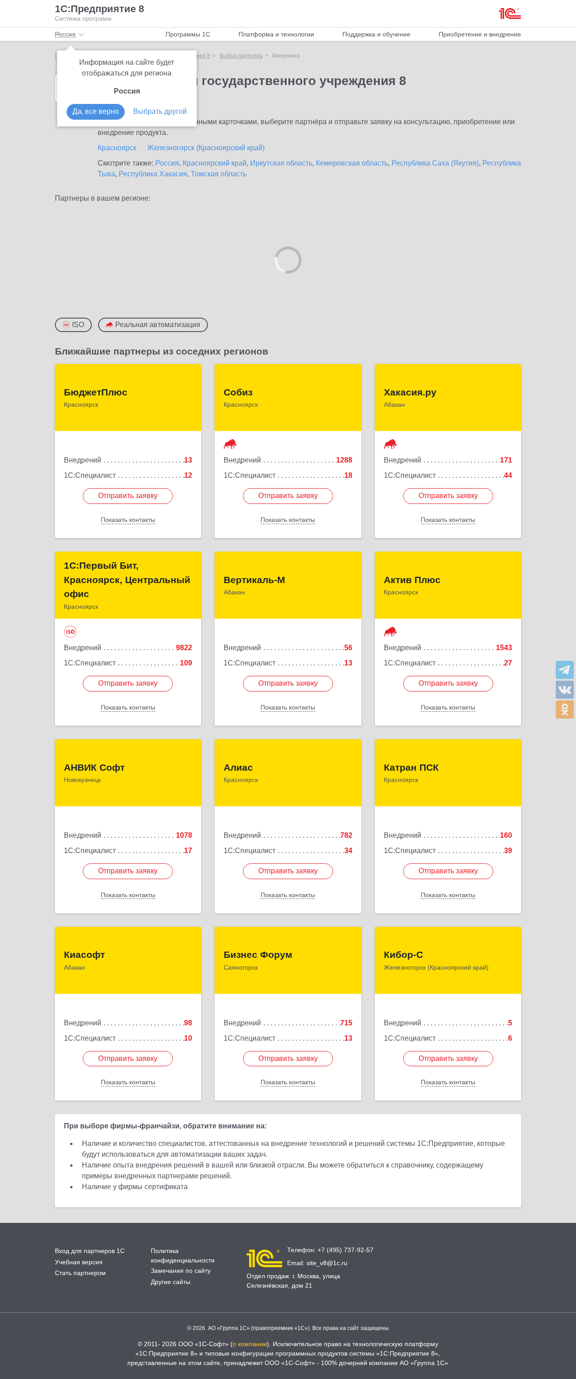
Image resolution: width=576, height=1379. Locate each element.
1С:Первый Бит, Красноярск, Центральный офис (127, 579)
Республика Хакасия (153, 174)
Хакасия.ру (410, 392)
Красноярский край (215, 163)
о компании (250, 1344)
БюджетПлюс (95, 392)
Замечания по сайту (181, 1270)
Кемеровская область (352, 163)
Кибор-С (403, 954)
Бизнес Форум (258, 954)
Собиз (238, 392)
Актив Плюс (412, 580)
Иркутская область (281, 163)
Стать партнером (80, 1272)
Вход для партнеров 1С (90, 1250)
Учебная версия (79, 1262)
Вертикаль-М (254, 580)
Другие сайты (170, 1281)
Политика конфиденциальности (183, 1255)
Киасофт (84, 954)
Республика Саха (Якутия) (435, 163)
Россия (167, 163)
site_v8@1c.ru (326, 1263)
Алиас (238, 767)
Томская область (219, 174)
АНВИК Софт (94, 767)
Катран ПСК (411, 767)
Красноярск (117, 148)
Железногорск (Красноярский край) (206, 148)
